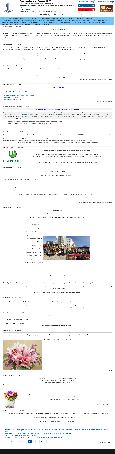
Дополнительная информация (10, 20)
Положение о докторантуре (11, 97)
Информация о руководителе (99, 20)
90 (22, 441)
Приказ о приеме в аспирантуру (12, 99)
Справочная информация (29, 20)
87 (11, 441)
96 (45, 441)
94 (37, 441)
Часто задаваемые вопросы (51, 22)
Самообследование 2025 (34, 22)
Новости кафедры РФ (8, 330)
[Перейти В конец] (52, 441)
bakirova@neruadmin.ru (89, 307)
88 (15, 441)
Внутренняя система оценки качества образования (16, 24)
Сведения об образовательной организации (77, 20)
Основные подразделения (20, 18)
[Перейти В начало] (4, 441)
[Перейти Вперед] (48, 441)
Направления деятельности (49, 18)
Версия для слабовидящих (9, 1)
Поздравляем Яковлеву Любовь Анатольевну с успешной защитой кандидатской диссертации (34, 437)
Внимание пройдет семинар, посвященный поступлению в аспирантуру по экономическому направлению (38, 433)
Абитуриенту (34, 18)
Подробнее (6, 384)
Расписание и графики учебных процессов (80, 18)
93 (33, 441)
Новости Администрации (9, 131)
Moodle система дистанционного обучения (14, 22)
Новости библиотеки (8, 26)
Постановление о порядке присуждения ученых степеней (19, 95)
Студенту (62, 18)
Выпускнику (42, 20)
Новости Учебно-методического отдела (12, 106)
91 (26, 441)
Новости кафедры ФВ (8, 207)
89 (19, 441)
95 (41, 441)
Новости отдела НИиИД (9, 84)
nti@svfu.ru (28, 9)
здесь (51, 35)
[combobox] (86, 13)
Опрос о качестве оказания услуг (42, 24)
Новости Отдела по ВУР (8, 44)
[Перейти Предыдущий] (8, 441)
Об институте (6, 18)
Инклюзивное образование (54, 20)
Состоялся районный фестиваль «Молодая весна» (20, 435)
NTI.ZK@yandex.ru (60, 15)
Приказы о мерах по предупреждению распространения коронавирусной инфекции (84, 22)
